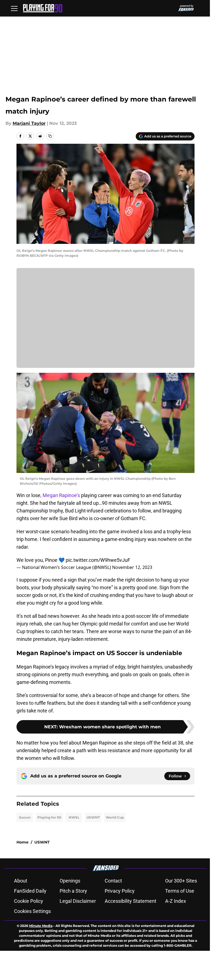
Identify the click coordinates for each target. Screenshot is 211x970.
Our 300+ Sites (181, 881)
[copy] (50, 136)
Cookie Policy (28, 901)
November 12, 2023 (132, 567)
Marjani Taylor (29, 123)
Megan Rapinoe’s (61, 495)
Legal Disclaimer (78, 901)
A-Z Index (175, 901)
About (20, 881)
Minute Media (40, 926)
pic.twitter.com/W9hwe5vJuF (98, 560)
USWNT (93, 817)
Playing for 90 (49, 817)
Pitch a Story (73, 891)
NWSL (74, 817)
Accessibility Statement (130, 901)
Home (22, 842)
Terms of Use (179, 891)
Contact (113, 881)
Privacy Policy (120, 891)
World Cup (115, 817)
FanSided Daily (30, 891)
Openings (70, 881)
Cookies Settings (32, 911)
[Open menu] (14, 8)
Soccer (25, 817)
